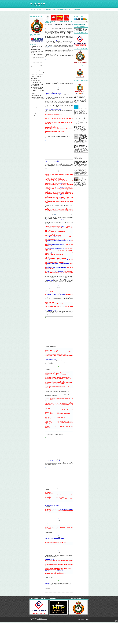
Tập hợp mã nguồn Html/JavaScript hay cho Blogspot (58, 22)
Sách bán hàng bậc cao (35, 122)
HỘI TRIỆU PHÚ (85, 619)
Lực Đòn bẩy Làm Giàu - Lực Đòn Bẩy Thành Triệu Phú (37, 85)
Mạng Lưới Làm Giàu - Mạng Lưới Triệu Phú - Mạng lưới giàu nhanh (37, 88)
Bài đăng (82, 24)
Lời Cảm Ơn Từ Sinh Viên (36, 82)
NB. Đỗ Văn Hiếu (37, 4)
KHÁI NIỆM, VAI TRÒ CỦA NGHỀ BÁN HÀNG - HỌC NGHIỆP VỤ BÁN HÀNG (80, 146)
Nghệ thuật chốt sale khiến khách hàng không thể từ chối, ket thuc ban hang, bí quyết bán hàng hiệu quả (83, 137)
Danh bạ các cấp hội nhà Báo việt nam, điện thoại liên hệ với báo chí (80, 154)
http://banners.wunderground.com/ (63, 166)
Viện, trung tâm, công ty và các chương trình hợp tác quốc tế (44, 12)
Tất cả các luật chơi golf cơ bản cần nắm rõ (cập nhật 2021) (80, 170)
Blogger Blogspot (59, 24)
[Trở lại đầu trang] (116, 621)
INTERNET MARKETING (35, 49)
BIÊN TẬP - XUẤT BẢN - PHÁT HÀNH (64, 9)
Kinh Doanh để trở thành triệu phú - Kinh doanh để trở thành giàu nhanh (37, 55)
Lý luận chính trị (34, 78)
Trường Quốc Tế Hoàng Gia (42, 619)
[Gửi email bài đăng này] (45, 588)
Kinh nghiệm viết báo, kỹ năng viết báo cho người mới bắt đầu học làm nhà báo (80, 162)
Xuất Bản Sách (34, 127)
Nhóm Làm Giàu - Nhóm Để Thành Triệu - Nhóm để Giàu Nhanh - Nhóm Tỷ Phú (37, 102)
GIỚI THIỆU (39, 9)
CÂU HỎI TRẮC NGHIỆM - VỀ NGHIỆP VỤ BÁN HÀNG (79, 127)
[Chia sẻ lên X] (47, 588)
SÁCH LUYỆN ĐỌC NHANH (36, 113)
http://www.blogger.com (50, 46)
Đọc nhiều (77, 24)
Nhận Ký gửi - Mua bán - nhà (36, 105)
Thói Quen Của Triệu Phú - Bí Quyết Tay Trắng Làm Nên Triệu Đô (37, 125)
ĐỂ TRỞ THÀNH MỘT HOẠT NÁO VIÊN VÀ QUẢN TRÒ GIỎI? (80, 97)
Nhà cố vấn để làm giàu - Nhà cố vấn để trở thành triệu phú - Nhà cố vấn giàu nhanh (37, 98)
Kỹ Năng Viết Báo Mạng (35, 70)
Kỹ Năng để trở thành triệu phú (36, 76)
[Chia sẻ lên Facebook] (49, 588)
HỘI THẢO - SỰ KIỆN (76, 9)
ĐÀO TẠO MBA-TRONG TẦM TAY (49, 9)
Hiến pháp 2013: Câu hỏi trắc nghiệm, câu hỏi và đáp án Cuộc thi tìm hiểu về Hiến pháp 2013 (83, 179)
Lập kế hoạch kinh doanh (35, 80)
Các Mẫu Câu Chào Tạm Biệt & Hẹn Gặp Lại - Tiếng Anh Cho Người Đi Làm (80, 118)
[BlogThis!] (46, 588)
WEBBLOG (69, 24)
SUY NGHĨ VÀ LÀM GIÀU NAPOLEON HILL (36, 111)
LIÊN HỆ (60, 12)
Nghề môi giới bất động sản (36, 95)
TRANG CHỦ (32, 9)
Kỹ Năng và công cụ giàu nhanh (37, 74)
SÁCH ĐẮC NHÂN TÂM (35, 115)
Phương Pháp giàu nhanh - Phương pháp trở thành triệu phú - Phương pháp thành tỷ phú (37, 108)
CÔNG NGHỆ (65, 24)
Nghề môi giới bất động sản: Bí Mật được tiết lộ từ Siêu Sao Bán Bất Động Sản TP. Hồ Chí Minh (83, 107)
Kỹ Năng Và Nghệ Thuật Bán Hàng (37, 72)
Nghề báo (33, 93)
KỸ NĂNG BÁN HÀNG (35, 60)
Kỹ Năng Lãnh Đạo (34, 68)
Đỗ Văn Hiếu (86, 618)
